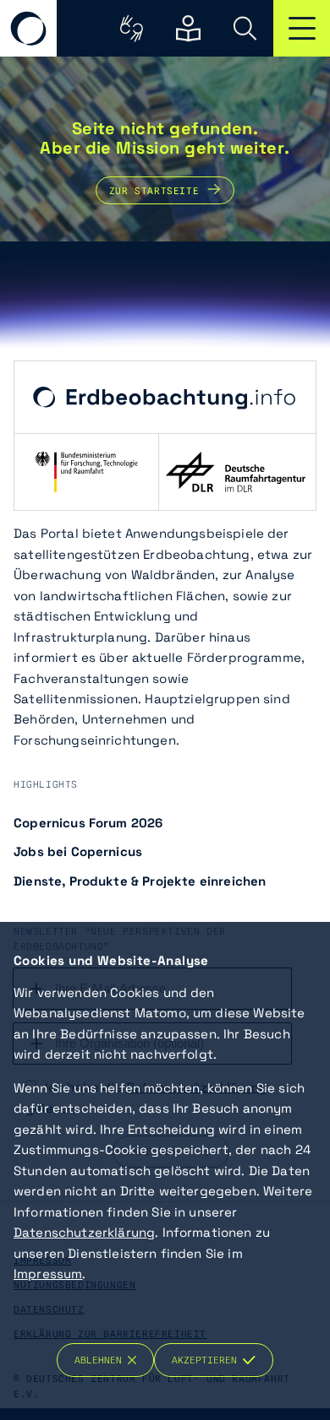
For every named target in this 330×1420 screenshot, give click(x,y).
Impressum (48, 1274)
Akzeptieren (207, 1360)
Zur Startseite (154, 190)
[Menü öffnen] (301, 28)
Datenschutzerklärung (84, 1232)
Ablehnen (101, 1360)
